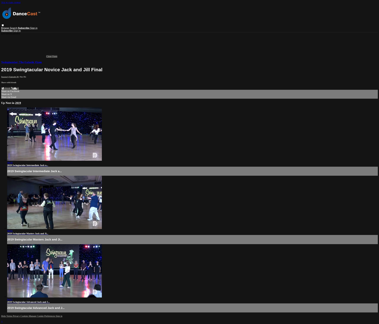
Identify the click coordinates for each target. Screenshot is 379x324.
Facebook (6, 88)
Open (54, 56)
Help (3, 316)
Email (16, 88)
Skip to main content (10, 2)
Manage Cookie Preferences (42, 316)
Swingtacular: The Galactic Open (21, 62)
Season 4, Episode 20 (10, 77)
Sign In (17, 30)
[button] (3, 25)
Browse (5, 28)
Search (14, 28)
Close (49, 56)
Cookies (24, 316)
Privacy (16, 316)
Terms (9, 316)
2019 (18, 102)
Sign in (33, 28)
